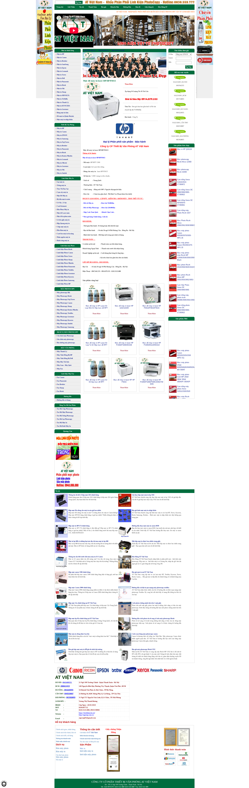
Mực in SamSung (62, 64)
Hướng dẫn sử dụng (63, 400)
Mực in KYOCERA (63, 106)
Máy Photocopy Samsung (65, 327)
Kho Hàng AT (162, 7)
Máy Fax (60, 369)
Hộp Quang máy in (63, 223)
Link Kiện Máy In (68, 178)
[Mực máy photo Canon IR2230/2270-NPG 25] (173, 245)
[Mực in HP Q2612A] (173, 152)
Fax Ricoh (60, 391)
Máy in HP (60, 128)
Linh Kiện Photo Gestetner (66, 273)
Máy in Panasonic (63, 149)
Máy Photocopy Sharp (64, 306)
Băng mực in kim (62, 113)
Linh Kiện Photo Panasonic (66, 267)
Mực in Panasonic (63, 82)
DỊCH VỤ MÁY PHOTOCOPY (67, 332)
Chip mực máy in (62, 227)
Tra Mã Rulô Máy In (64, 426)
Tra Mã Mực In (62, 423)
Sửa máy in (59, 760)
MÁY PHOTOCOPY (68, 289)
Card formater (62, 206)
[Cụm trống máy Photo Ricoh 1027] (173, 213)
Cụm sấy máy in (62, 192)
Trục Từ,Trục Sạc (63, 189)
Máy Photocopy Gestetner (65, 317)
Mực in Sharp (61, 92)
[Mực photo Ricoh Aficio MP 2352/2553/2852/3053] (173, 277)
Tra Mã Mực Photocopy (65, 412)
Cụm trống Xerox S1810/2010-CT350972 (183, 182)
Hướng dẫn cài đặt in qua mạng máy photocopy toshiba (150, 588)
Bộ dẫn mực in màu (63, 199)
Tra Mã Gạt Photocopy (64, 419)
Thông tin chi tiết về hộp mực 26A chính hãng (83, 495)
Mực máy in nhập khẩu (65, 119)
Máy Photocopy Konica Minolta (67, 310)
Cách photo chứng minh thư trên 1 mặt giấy (146, 603)
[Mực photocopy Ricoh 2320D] (173, 172)
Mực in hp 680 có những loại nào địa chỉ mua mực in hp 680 (88, 541)
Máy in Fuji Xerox (63, 142)
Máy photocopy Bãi (63, 292)
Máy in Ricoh (61, 152)
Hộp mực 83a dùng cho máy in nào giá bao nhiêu (84, 510)
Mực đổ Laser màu (63, 213)
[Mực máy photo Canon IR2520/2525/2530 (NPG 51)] (173, 342)
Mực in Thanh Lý (63, 102)
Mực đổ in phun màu (64, 216)
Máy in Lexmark (62, 159)
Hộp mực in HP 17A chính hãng (78, 526)
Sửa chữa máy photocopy (65, 339)
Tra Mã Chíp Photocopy (65, 409)
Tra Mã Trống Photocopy (65, 416)
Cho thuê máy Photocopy (65, 336)
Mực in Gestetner (62, 109)
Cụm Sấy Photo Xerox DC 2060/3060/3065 (183, 287)
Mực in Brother (62, 61)
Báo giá (103, 7)
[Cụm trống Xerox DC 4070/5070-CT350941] (173, 203)
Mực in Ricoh (61, 85)
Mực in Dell (61, 78)
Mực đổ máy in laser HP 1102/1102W (124, 307)
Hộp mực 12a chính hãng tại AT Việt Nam (82, 603)
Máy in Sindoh (62, 173)
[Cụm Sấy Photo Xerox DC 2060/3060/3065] (173, 288)
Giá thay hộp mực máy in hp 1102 (143, 495)
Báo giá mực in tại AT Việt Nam (142, 572)
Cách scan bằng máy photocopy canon (145, 634)
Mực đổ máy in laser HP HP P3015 (99, 81)
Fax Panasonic (62, 381)
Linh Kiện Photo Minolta (65, 263)
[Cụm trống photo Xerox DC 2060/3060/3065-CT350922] (173, 308)
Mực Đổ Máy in (62, 196)
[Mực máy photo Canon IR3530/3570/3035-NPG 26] (173, 233)
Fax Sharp (60, 388)
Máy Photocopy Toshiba (65, 313)
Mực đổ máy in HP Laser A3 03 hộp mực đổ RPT (96, 381)
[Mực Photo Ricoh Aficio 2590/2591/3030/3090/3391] (173, 223)
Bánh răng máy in (63, 240)
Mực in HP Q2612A (184, 149)
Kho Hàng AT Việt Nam (140, 557)
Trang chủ (59, 7)
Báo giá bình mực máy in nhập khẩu (144, 510)
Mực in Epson (61, 68)
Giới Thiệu (71, 7)
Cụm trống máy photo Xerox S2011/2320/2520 (183, 377)
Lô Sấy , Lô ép (62, 203)
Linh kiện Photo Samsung (65, 280)
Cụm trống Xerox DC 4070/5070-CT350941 (185, 202)
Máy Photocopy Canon (64, 303)
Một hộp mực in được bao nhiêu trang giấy (146, 541)
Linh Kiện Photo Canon (65, 253)
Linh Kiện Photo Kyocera (65, 277)
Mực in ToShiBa (62, 99)
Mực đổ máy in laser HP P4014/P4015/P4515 (152, 307)
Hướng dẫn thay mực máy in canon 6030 (145, 526)
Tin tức (81, 7)
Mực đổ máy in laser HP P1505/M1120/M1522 (152, 344)
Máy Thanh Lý (62, 351)
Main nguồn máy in (63, 237)
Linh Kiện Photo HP (63, 284)
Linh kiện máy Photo (68, 246)
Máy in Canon (62, 132)
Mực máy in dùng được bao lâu (78, 634)
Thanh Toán (92, 7)
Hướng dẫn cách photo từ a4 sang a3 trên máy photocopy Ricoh (153, 618)
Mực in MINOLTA (63, 95)
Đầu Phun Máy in (63, 209)
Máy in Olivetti (62, 163)
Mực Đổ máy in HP (118, 50)
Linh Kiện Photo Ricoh (64, 249)
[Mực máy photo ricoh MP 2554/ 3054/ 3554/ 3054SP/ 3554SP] (173, 365)
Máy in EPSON (62, 135)
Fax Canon (60, 377)
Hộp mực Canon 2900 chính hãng (79, 588)
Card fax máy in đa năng (65, 234)
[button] (101, 30)
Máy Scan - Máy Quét (64, 365)
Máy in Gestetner (62, 166)
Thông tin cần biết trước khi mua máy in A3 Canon (85, 557)
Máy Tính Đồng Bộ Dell (65, 358)
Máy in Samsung (62, 139)
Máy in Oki (60, 170)
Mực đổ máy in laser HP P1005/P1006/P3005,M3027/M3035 (151, 382)
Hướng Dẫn (127, 7)
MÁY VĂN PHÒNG (67, 348)
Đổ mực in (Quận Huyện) (65, 116)
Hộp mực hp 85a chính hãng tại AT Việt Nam (83, 618)
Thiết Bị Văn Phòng (67, 125)
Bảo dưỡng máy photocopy (66, 343)
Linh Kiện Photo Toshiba (65, 270)
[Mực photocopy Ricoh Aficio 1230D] (173, 162)
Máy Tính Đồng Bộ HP (64, 355)
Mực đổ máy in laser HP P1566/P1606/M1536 (124, 344)
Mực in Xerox (61, 75)
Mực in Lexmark (62, 71)
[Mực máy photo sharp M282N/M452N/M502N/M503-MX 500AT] (173, 353)
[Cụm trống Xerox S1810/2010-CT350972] (173, 182)
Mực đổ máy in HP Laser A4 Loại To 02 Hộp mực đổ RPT (96, 344)
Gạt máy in (60, 182)
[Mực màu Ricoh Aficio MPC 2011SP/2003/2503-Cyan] (173, 387)
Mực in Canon (62, 57)
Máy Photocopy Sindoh (64, 323)
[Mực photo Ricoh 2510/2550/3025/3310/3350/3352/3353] (173, 267)
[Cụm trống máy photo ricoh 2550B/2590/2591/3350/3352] (173, 298)
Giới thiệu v (84, 732)
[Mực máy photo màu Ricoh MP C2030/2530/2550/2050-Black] (173, 255)
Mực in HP (60, 54)
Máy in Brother (62, 146)
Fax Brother (61, 384)
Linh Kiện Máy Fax (67, 374)
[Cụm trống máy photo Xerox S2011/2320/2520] (173, 377)
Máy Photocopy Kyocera (65, 320)
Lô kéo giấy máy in (63, 220)
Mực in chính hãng (67, 50)
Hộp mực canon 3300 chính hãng (79, 572)
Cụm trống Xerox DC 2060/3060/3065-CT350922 (185, 192)
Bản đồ (138, 7)
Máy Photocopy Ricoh (64, 296)
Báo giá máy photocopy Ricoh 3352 (143, 649)
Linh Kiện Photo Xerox (64, 256)
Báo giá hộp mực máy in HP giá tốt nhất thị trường (85, 649)
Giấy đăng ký (149, 7)
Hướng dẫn (67, 396)
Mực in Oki (60, 88)
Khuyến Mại (114, 7)
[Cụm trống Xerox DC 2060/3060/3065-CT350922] (173, 193)
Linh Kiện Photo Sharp (64, 260)
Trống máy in (61, 185)
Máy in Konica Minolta (64, 156)
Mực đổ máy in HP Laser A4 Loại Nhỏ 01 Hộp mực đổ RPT (96, 307)
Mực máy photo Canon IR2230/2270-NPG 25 (184, 245)
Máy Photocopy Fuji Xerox (66, 299)
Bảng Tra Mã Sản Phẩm (68, 405)
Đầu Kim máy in (62, 230)
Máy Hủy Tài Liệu (63, 362)
